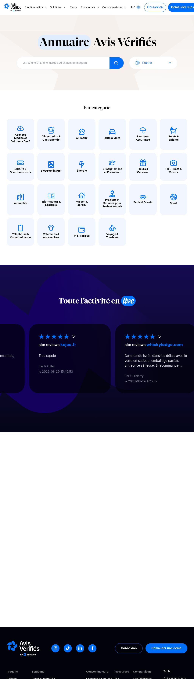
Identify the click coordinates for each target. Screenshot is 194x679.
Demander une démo (166, 648)
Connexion (155, 7)
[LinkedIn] (80, 648)
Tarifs (73, 7)
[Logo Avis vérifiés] (12, 7)
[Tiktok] (68, 648)
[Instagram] (55, 648)
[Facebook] (92, 648)
